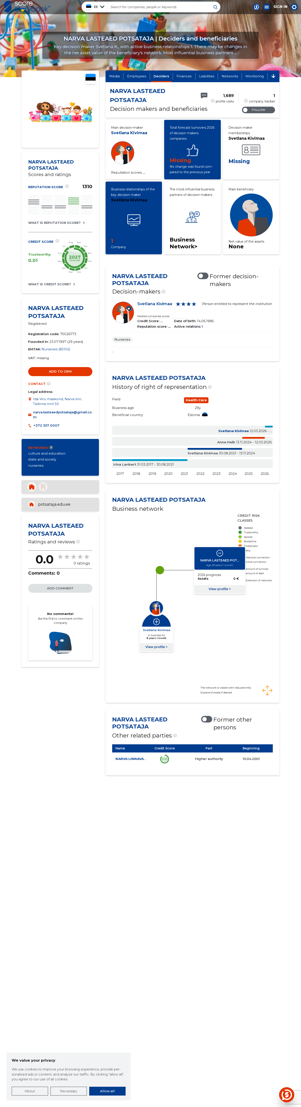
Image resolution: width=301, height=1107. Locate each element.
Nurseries (122, 339)
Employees (136, 76)
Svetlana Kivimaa (129, 132)
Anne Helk (226, 442)
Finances (184, 76)
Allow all (107, 1091)
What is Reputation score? (54, 223)
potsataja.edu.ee (54, 504)
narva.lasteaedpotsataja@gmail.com (62, 414)
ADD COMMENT (60, 588)
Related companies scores (153, 316)
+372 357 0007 (46, 425)
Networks (230, 76)
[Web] (31, 486)
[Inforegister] (43, 486)
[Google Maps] (30, 402)
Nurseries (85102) (56, 349)
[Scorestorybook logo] (27, 7)
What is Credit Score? (49, 284)
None (236, 246)
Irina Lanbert (124, 464)
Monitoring (254, 76)
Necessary (68, 1091)
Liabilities (206, 76)
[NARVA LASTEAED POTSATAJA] (60, 140)
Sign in (280, 7)
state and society (42, 459)
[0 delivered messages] (204, 96)
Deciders (161, 76)
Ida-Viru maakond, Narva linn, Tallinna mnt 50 (57, 401)
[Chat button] (256, 7)
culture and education (46, 453)
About (30, 1091)
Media (114, 76)
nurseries (35, 465)
